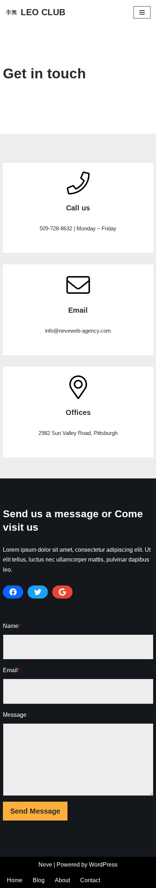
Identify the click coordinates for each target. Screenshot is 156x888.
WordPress (103, 865)
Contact (90, 880)
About (62, 880)
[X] (38, 592)
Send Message (35, 811)
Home (14, 880)
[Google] (62, 592)
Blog (39, 880)
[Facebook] (13, 592)
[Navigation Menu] (142, 12)
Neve (45, 865)
